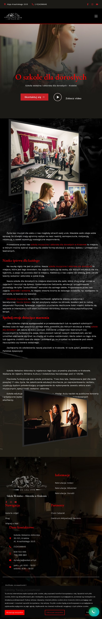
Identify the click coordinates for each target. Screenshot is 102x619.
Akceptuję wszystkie (14, 612)
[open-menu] (96, 16)
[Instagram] (92, 4)
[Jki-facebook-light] (88, 4)
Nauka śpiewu (23, 302)
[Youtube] (97, 4)
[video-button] (58, 97)
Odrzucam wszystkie (54, 612)
